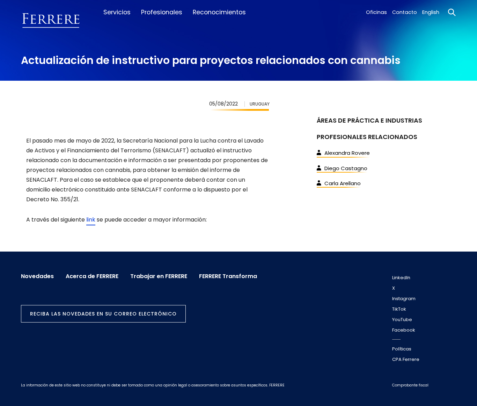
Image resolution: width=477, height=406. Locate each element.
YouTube (402, 319)
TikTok (399, 309)
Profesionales (161, 12)
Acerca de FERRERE (92, 276)
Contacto (404, 12)
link (90, 220)
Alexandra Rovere (347, 153)
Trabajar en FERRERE (158, 276)
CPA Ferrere (405, 359)
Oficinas (376, 12)
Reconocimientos (219, 12)
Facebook (403, 330)
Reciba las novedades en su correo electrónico (103, 313)
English (430, 12)
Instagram (404, 298)
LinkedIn (401, 277)
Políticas (401, 349)
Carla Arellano (342, 183)
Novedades (37, 276)
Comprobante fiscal (410, 385)
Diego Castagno (345, 168)
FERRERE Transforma (228, 276)
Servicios (117, 12)
